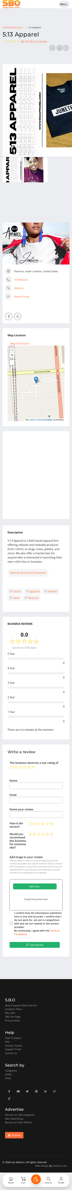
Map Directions (19, 343)
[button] (36, 379)
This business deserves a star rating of (34, 763)
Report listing (21, 296)
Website (18, 288)
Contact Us (11, 1053)
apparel (34, 591)
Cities (8, 1078)
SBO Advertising (14, 1118)
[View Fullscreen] (12, 362)
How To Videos (13, 1038)
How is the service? (16, 825)
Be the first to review (34, 41)
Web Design (42, 1165)
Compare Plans (13, 1009)
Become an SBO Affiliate (18, 1122)
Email (13, 795)
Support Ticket (13, 1049)
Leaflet (31, 419)
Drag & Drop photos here (36, 899)
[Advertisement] (36, 475)
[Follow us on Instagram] (17, 316)
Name (13, 780)
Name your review (21, 809)
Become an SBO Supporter (20, 1114)
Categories (11, 1070)
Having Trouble (13, 1045)
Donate (16, 1135)
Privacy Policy (12, 1020)
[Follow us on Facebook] (8, 316)
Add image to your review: (26, 857)
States (8, 1074)
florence (32, 598)
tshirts (16, 591)
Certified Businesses (12, 27)
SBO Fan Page (12, 1016)
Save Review (36, 944)
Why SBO (10, 1013)
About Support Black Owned (21, 1005)
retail (15, 598)
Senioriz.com (60, 1165)
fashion (52, 591)
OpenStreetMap (45, 419)
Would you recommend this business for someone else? (18, 840)
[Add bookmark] (66, 49)
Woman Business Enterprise (28, 573)
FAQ (7, 1041)
